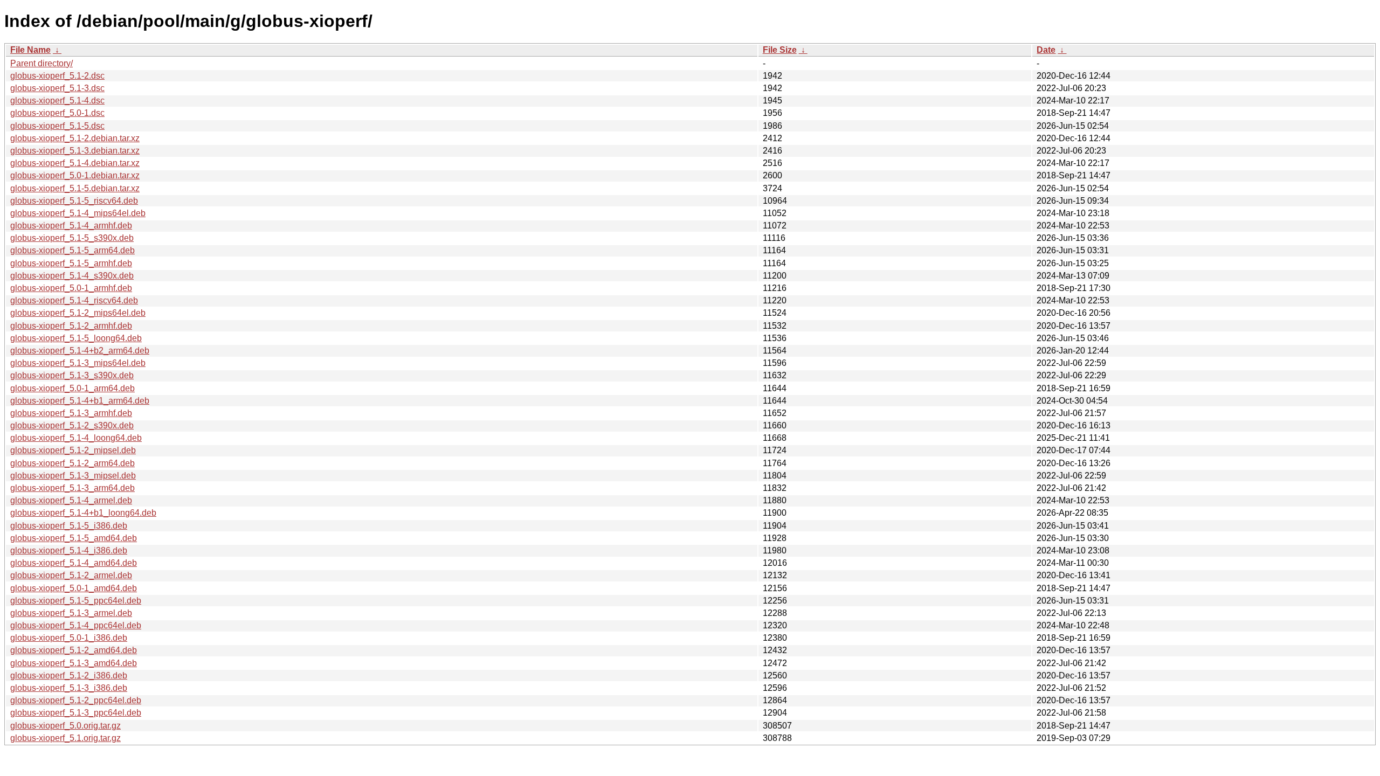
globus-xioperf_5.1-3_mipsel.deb (73, 475)
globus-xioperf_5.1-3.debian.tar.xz (75, 150)
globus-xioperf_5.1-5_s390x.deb (72, 237)
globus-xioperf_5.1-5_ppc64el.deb (75, 600)
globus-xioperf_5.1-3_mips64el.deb (78, 363)
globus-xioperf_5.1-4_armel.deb (71, 500)
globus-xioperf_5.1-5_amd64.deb (73, 538)
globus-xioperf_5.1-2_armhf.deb (71, 325)
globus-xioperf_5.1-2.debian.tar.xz (75, 138)
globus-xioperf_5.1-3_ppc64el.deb (75, 712)
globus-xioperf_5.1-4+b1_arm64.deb (79, 400)
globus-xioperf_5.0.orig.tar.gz (65, 725)
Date (1046, 49)
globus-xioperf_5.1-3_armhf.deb (71, 413)
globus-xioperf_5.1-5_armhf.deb (71, 263)
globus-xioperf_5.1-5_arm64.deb (72, 250)
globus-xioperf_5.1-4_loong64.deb (76, 437)
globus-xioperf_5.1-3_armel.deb (71, 613)
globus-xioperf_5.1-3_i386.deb (68, 687)
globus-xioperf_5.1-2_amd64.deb (73, 650)
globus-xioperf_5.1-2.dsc (57, 75)
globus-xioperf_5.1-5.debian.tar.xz (75, 188)
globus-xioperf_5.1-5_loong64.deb (76, 338)
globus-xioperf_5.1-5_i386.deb (68, 525)
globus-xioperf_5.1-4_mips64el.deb (78, 213)
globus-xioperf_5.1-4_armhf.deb (71, 225)
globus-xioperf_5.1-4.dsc (57, 100)
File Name (30, 49)
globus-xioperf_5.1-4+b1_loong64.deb (83, 512)
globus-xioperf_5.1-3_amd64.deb (73, 663)
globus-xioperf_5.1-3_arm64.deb (72, 488)
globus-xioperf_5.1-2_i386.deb (68, 675)
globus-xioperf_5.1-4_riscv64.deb (74, 300)
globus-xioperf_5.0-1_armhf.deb (71, 288)
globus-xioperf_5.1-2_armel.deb (71, 575)
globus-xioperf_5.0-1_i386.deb (68, 637)
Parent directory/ (41, 63)
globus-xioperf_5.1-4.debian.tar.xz (75, 163)
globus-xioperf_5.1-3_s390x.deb (72, 375)
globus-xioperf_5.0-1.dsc (57, 112)
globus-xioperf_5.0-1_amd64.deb (73, 588)
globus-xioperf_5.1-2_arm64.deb (72, 463)
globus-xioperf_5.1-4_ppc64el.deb (75, 625)
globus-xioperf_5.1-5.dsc (57, 125)
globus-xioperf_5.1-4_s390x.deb (72, 275)
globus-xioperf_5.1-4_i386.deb (68, 550)
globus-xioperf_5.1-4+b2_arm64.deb (79, 350)
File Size (780, 49)
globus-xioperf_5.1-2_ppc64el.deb (75, 700)
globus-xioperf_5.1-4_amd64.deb (73, 562)
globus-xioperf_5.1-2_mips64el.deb (78, 312)
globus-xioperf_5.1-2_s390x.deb (72, 425)
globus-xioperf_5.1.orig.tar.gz (65, 738)
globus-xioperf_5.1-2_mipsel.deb (73, 450)
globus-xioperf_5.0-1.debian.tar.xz (75, 175)
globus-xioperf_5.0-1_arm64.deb (72, 388)
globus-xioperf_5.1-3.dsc (57, 88)
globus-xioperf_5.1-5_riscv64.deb (74, 200)
